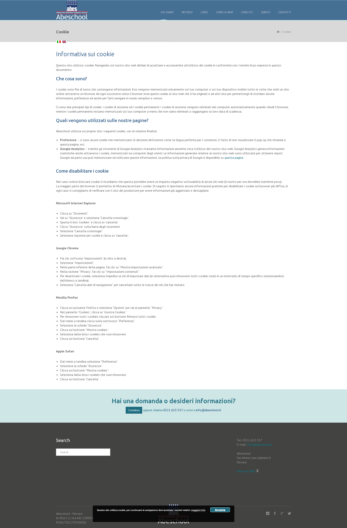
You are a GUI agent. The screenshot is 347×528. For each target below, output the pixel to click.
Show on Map (246, 471)
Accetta (220, 510)
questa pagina (234, 158)
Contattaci (134, 410)
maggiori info (198, 510)
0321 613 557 (173, 410)
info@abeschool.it (208, 410)
